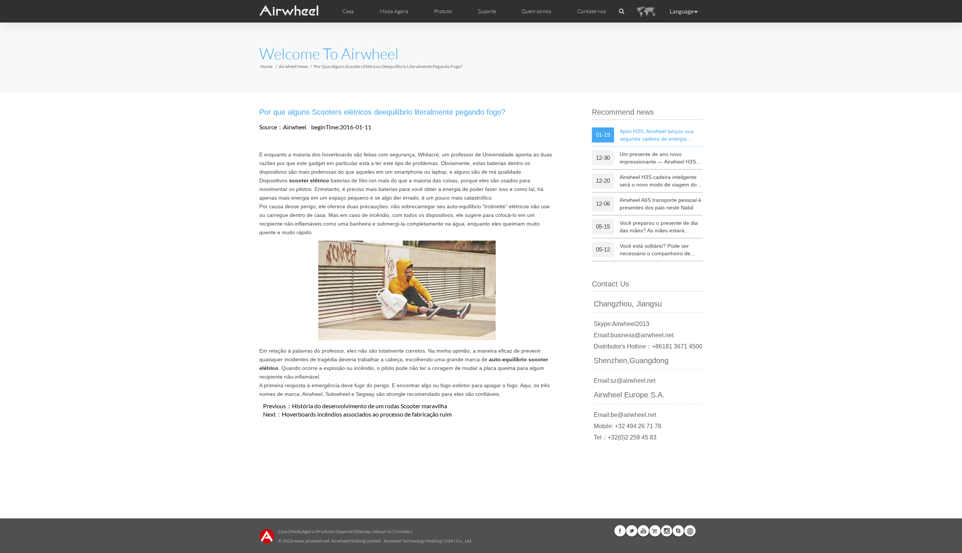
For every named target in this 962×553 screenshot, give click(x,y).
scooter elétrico (309, 180)
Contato (402, 531)
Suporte (487, 11)
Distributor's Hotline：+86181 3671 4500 (648, 346)
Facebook (620, 530)
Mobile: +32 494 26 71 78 (627, 426)
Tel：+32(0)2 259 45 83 (625, 437)
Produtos (325, 531)
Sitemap (363, 531)
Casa (348, 11)
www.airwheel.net (312, 541)
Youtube (643, 530)
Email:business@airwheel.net (633, 335)
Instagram (666, 530)
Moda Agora (302, 531)
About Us (382, 531)
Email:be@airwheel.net (625, 415)
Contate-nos (591, 11)
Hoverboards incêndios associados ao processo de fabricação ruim (367, 414)
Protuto (443, 11)
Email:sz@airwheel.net (624, 380)
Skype (678, 530)
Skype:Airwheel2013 (621, 324)
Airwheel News (293, 66)
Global (690, 530)
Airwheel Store (655, 530)
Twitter (631, 530)
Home (266, 66)
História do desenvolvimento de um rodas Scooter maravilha (369, 405)
